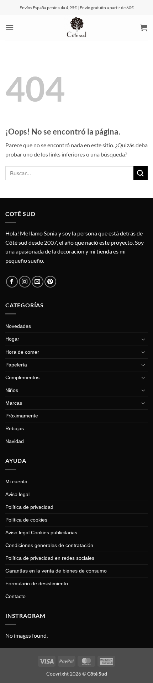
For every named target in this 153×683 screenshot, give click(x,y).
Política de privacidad (29, 507)
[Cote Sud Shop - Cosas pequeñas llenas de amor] (76, 27)
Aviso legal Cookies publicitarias (41, 532)
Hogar (12, 339)
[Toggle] (143, 339)
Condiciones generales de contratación (49, 545)
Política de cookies (26, 520)
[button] (9, 27)
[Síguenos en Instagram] (25, 282)
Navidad (14, 441)
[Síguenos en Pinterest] (50, 282)
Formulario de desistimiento (36, 583)
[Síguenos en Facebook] (12, 282)
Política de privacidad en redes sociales (49, 558)
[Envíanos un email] (37, 282)
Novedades (18, 326)
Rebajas (14, 428)
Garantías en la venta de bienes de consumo (56, 571)
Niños (11, 390)
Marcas (13, 403)
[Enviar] (140, 173)
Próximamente (21, 416)
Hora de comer (22, 352)
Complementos (22, 377)
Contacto (15, 596)
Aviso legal (17, 494)
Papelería (16, 365)
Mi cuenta (16, 481)
